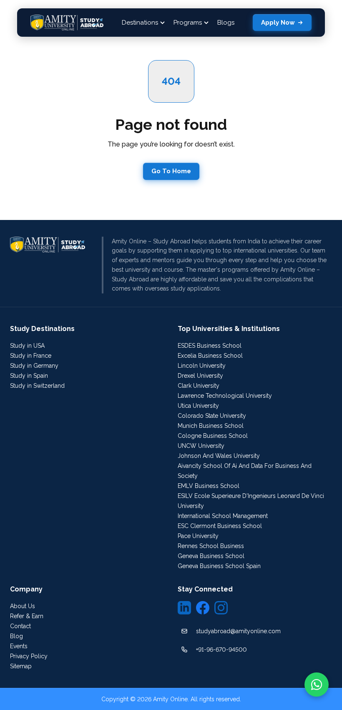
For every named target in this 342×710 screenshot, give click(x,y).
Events (19, 646)
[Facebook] (202, 607)
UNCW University (201, 445)
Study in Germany (34, 365)
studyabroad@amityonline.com (238, 631)
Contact (20, 626)
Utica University (198, 405)
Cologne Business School (213, 435)
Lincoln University (202, 365)
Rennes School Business (211, 546)
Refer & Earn (26, 616)
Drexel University (200, 375)
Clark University (198, 385)
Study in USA (27, 345)
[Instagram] (221, 607)
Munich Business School (211, 425)
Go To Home (171, 171)
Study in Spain (29, 375)
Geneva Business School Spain (219, 566)
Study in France (30, 355)
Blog (16, 636)
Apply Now (278, 22)
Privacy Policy (29, 656)
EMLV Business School (208, 486)
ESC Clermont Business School (220, 526)
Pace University (198, 536)
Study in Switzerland (37, 385)
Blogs (225, 22)
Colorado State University (212, 415)
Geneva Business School (211, 556)
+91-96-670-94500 (221, 649)
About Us (22, 606)
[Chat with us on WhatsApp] (316, 684)
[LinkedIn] (184, 607)
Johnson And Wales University (219, 455)
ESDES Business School (209, 345)
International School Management (223, 516)
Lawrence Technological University (225, 395)
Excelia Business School (210, 355)
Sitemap (21, 666)
